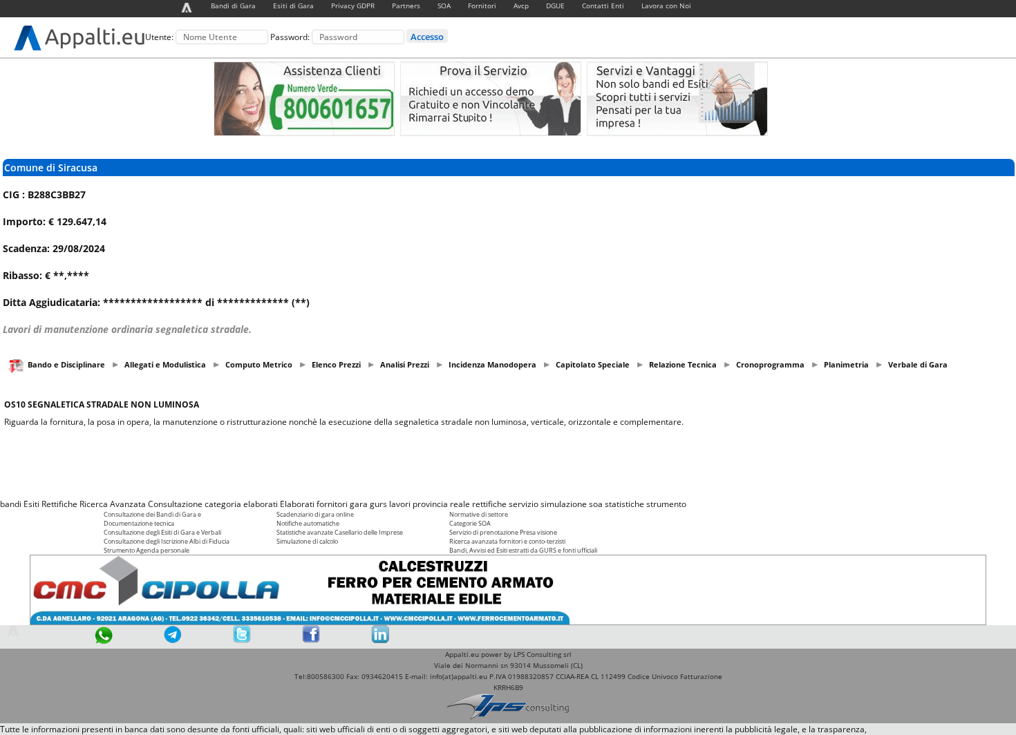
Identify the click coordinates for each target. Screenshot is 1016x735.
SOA (444, 5)
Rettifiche (59, 504)
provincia (430, 504)
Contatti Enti (603, 5)
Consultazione (175, 504)
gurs (378, 504)
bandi (10, 504)
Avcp (521, 5)
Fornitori (482, 5)
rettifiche (489, 504)
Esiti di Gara (293, 5)
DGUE (555, 5)
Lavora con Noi (666, 5)
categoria (223, 504)
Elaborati (297, 504)
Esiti (31, 504)
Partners (406, 5)
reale (460, 504)
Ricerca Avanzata (112, 504)
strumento (666, 504)
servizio (523, 504)
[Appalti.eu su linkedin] (380, 640)
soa (596, 504)
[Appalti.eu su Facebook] (311, 640)
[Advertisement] (508, 463)
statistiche (624, 504)
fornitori (332, 504)
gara (359, 504)
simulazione (563, 504)
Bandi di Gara (233, 5)
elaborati (260, 504)
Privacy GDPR (353, 5)
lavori (400, 504)
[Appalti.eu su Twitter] (242, 640)
